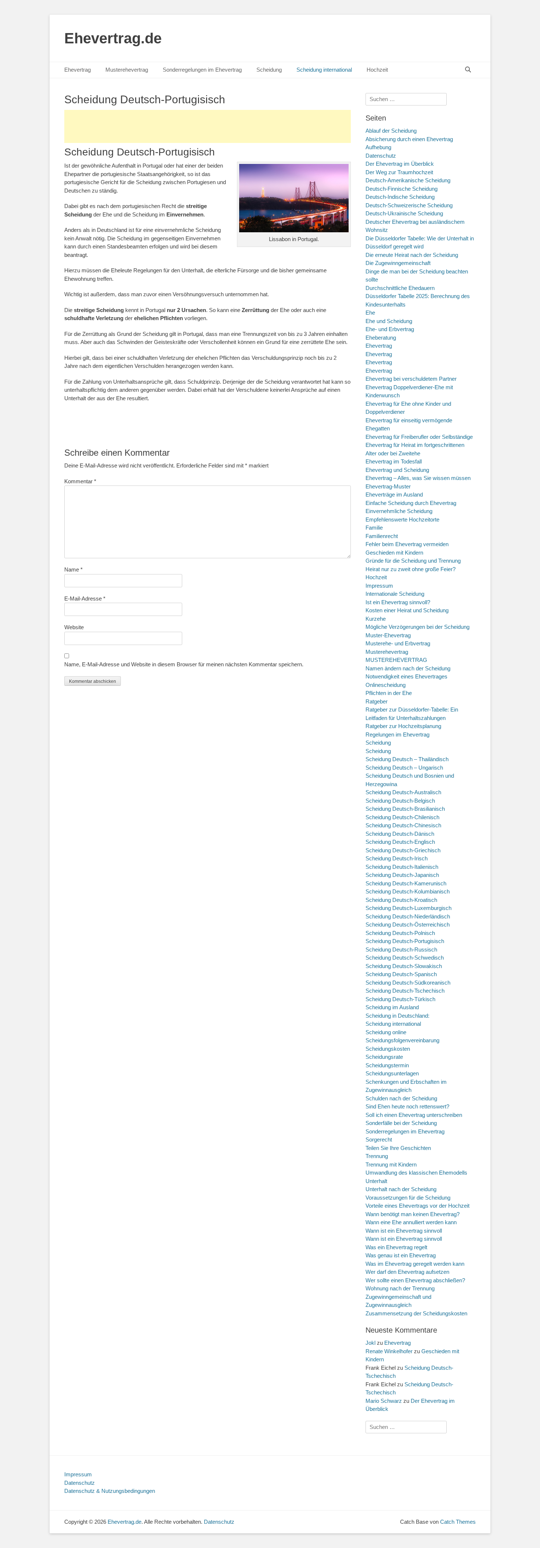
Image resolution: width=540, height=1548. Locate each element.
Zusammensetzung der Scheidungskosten (416, 1313)
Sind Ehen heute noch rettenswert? (407, 1106)
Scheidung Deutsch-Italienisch (402, 867)
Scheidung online (386, 1032)
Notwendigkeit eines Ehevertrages (406, 676)
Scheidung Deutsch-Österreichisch (408, 924)
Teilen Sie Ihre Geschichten (398, 1148)
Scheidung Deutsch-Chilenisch (402, 817)
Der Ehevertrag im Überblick (400, 164)
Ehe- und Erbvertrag (390, 329)
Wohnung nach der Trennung (400, 1288)
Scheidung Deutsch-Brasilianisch (405, 809)
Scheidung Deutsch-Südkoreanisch (408, 982)
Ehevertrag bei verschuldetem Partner (411, 379)
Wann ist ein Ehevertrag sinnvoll (404, 1231)
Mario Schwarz (384, 1401)
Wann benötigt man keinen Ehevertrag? (413, 1214)
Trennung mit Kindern (391, 1164)
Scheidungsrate (384, 1057)
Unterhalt (376, 1181)
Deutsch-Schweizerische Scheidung (409, 205)
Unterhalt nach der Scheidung (401, 1189)
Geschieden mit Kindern (394, 552)
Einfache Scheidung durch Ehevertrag (411, 503)
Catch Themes (458, 1522)
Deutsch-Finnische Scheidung (402, 189)
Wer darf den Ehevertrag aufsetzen (407, 1272)
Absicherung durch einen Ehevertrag (409, 139)
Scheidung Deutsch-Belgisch (400, 801)
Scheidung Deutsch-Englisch (400, 842)
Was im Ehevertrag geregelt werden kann (415, 1264)
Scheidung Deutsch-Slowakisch (404, 966)
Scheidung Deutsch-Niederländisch (408, 916)
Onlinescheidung (386, 685)
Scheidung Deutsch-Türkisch (400, 999)
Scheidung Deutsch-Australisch (403, 792)
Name (73, 569)
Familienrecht (382, 536)
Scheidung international (324, 70)
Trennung (377, 1156)
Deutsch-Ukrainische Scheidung (404, 213)
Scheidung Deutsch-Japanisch (402, 875)
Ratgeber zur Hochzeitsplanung (403, 726)
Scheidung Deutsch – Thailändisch (407, 759)
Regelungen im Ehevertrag (397, 734)
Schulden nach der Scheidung (401, 1098)
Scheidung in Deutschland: (397, 1016)
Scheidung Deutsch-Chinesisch (403, 825)
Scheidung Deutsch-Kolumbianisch (408, 891)
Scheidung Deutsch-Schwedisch (405, 957)
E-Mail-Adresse (84, 598)
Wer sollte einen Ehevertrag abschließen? (415, 1280)
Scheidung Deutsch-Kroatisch (401, 900)
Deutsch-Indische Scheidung (400, 197)
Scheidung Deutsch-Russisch (401, 949)
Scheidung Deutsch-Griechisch (403, 850)
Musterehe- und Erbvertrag (398, 643)
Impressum (379, 586)
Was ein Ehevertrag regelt (396, 1247)
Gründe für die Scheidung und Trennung (413, 561)
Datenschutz (381, 156)
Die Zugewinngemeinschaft (398, 263)
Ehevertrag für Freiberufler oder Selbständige (419, 437)
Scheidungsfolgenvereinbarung (402, 1040)
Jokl (370, 1343)
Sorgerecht (379, 1139)
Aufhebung (378, 147)
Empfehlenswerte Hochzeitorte (402, 519)
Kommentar (80, 481)
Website (74, 627)
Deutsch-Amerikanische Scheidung (408, 180)
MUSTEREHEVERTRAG (396, 660)
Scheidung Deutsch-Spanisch (401, 974)
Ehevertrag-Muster (388, 486)
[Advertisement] (207, 126)
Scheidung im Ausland (392, 1007)
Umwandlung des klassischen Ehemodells (416, 1172)
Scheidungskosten (388, 1049)
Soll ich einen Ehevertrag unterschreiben (414, 1115)
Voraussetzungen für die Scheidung (408, 1197)
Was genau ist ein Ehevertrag (401, 1255)
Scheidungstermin (387, 1065)
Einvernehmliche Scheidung (399, 511)
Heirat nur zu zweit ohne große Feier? (411, 569)
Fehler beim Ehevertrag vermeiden (407, 544)
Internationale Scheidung (395, 594)
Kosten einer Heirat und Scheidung (407, 610)
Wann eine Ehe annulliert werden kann (411, 1222)
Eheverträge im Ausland (394, 494)
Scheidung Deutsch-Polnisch (400, 933)
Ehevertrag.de (113, 38)
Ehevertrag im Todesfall (394, 461)
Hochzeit (377, 70)
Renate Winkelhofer (389, 1351)
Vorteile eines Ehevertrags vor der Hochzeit (417, 1206)
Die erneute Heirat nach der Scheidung (412, 255)
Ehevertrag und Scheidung (397, 470)
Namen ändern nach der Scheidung (408, 668)
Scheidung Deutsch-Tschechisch (405, 991)
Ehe (370, 312)
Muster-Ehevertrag (388, 635)
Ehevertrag (77, 70)
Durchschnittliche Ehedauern (400, 288)
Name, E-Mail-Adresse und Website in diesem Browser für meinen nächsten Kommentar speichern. (183, 664)
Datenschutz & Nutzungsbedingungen (109, 1491)
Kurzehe (376, 619)
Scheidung (269, 70)
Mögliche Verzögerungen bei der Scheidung (417, 627)
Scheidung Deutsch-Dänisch (400, 834)
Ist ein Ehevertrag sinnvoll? (398, 602)
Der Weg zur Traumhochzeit (399, 172)
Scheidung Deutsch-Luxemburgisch (408, 908)
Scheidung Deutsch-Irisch (397, 858)
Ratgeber (377, 701)
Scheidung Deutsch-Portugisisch (405, 941)
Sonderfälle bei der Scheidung (401, 1123)
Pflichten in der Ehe (389, 693)
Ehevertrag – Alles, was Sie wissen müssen (418, 478)
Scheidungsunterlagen (392, 1073)
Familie (374, 527)
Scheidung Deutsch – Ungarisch (404, 767)
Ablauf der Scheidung (391, 131)
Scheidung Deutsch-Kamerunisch (406, 883)
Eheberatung (381, 337)
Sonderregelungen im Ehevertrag (202, 70)
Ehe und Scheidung (389, 321)
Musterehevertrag (126, 70)
